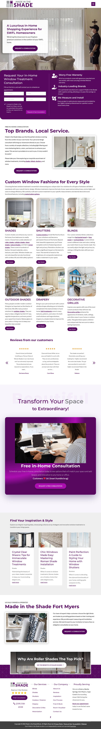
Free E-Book (57, 704)
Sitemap (84, 724)
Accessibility (77, 724)
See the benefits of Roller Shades (49, 665)
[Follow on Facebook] (50, 717)
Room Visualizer (59, 708)
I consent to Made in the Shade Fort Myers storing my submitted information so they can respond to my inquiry (15, 108)
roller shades (9, 242)
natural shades (15, 245)
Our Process (57, 700)
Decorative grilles (73, 312)
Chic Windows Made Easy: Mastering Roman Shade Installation (49, 558)
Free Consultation (19, 698)
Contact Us (57, 711)
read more (15, 582)
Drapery (35, 704)
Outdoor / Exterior (39, 700)
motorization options (32, 194)
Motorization (37, 711)
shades (27, 161)
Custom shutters (42, 235)
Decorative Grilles (38, 708)
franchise (73, 726)
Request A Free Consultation (50, 486)
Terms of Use (68, 724)
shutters (39, 161)
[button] (94, 362)
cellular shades (20, 242)
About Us (56, 689)
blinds (33, 161)
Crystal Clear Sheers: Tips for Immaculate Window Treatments (21, 558)
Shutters (72, 571)
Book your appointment (80, 704)
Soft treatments (46, 311)
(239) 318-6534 (20, 705)
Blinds (34, 689)
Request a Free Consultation (36, 112)
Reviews (56, 692)
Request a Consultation (25, 48)
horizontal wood (81, 237)
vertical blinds (79, 240)
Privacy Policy (58, 724)
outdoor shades (19, 311)
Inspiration (57, 696)
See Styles (10, 262)
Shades (14, 568)
